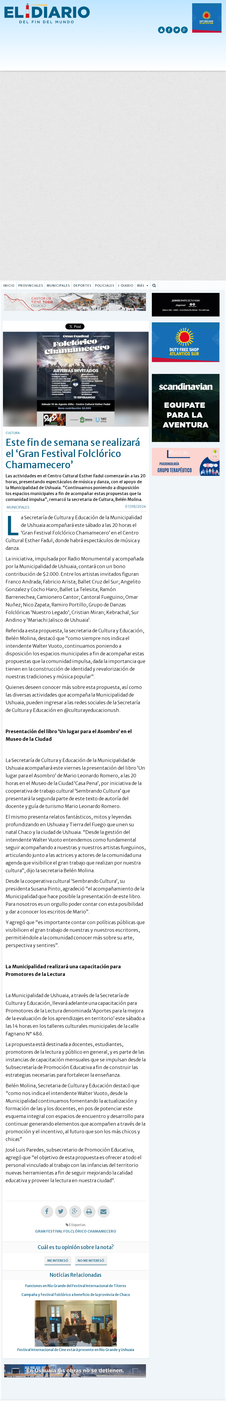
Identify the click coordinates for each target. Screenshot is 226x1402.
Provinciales (30, 286)
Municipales (58, 286)
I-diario (125, 286)
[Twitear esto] (61, 1211)
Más (141, 286)
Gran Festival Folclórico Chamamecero (75, 1231)
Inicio (8, 286)
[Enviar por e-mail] (103, 1211)
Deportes (82, 286)
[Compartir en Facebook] (47, 1211)
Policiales (104, 286)
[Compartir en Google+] (75, 1211)
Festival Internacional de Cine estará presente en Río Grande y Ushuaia (75, 1349)
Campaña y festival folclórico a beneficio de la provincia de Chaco (75, 1294)
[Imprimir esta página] (89, 1211)
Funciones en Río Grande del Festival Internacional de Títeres (75, 1286)
